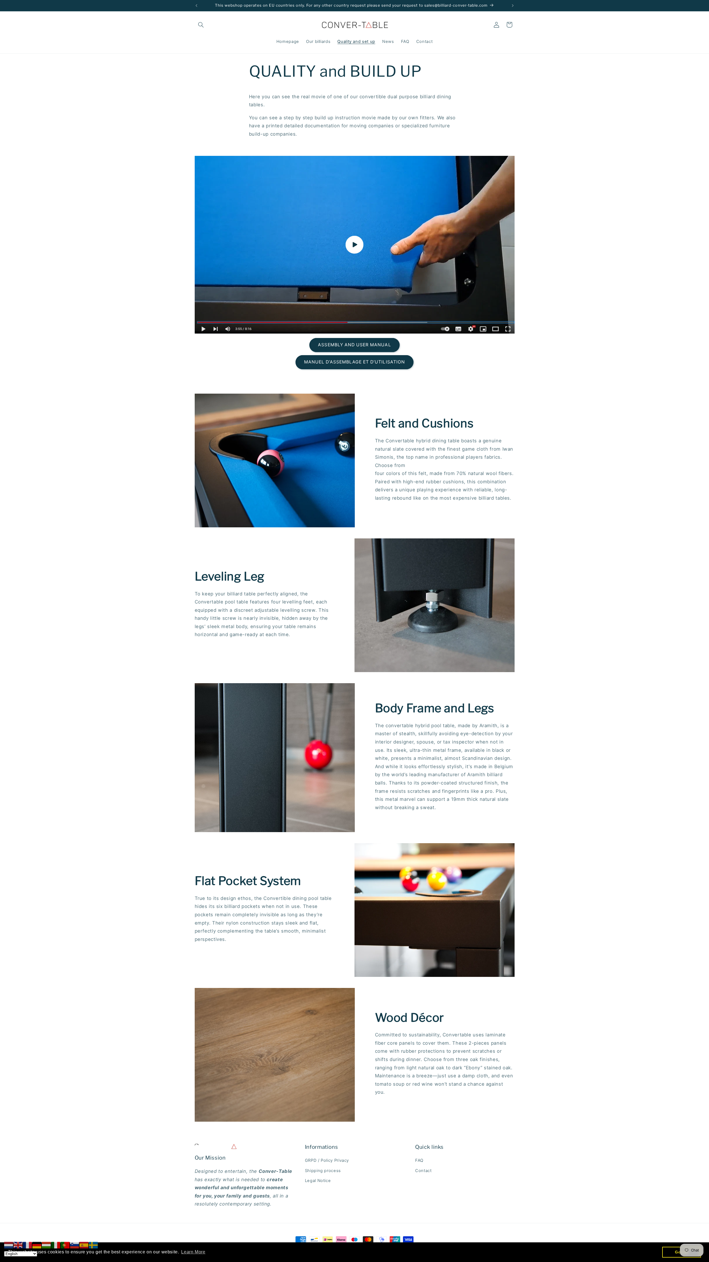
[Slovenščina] (74, 1245)
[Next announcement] (513, 5)
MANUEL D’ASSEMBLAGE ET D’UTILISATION (354, 362)
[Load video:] (355, 245)
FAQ (419, 1160)
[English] (18, 1245)
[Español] (84, 1245)
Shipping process (323, 1170)
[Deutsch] (37, 1245)
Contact (423, 1170)
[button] (201, 24)
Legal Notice (318, 1180)
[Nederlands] (9, 1245)
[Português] (65, 1245)
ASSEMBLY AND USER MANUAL (354, 344)
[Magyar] (46, 1245)
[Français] (27, 1245)
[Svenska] (93, 1245)
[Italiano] (56, 1245)
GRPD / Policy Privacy (327, 1160)
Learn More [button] (193, 1252)
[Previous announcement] (196, 5)
